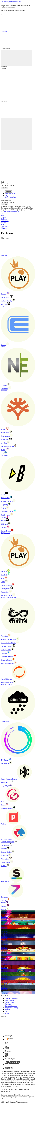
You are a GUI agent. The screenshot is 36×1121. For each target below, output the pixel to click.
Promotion (4, 31)
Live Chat (8, 191)
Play (2, 911)
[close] (1, 14)
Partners (7, 1009)
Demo (6, 911)
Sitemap (7, 1013)
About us (8, 1004)
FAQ (6, 195)
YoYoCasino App (10, 197)
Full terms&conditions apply (10, 212)
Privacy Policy (9, 1000)
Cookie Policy (9, 1002)
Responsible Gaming (11, 1006)
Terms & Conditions (11, 998)
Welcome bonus (10, 193)
